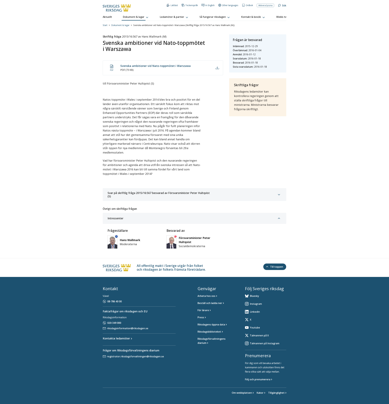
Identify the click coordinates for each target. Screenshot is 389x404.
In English (210, 5)
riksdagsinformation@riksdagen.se (127, 328)
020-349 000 (114, 323)
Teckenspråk (191, 5)
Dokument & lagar (120, 25)
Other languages (230, 5)
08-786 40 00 (114, 301)
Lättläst (174, 5)
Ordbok (249, 5)
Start (105, 25)
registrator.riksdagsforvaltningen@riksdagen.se (135, 356)
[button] (135, 17)
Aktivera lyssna (265, 5)
